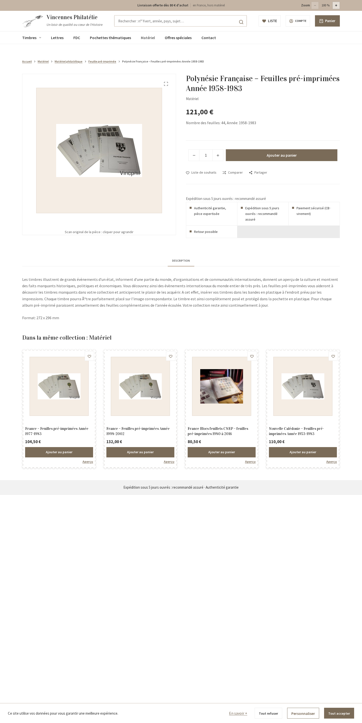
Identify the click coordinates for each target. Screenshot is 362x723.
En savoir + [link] (238, 713)
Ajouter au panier (282, 155)
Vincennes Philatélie (72, 17)
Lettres (57, 37)
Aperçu (87, 461)
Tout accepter (339, 713)
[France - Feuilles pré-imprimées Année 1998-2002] (140, 386)
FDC (76, 37)
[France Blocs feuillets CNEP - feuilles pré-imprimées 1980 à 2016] (222, 386)
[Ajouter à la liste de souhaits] (89, 356)
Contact (208, 37)
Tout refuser (268, 713)
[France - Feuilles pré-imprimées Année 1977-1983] (59, 386)
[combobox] (180, 21)
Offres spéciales (178, 37)
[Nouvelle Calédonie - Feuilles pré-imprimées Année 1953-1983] (303, 386)
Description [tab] (181, 260)
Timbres (29, 37)
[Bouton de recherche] (241, 22)
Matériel (148, 37)
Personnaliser (303, 713)
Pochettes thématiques (110, 37)
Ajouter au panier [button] (59, 452)
